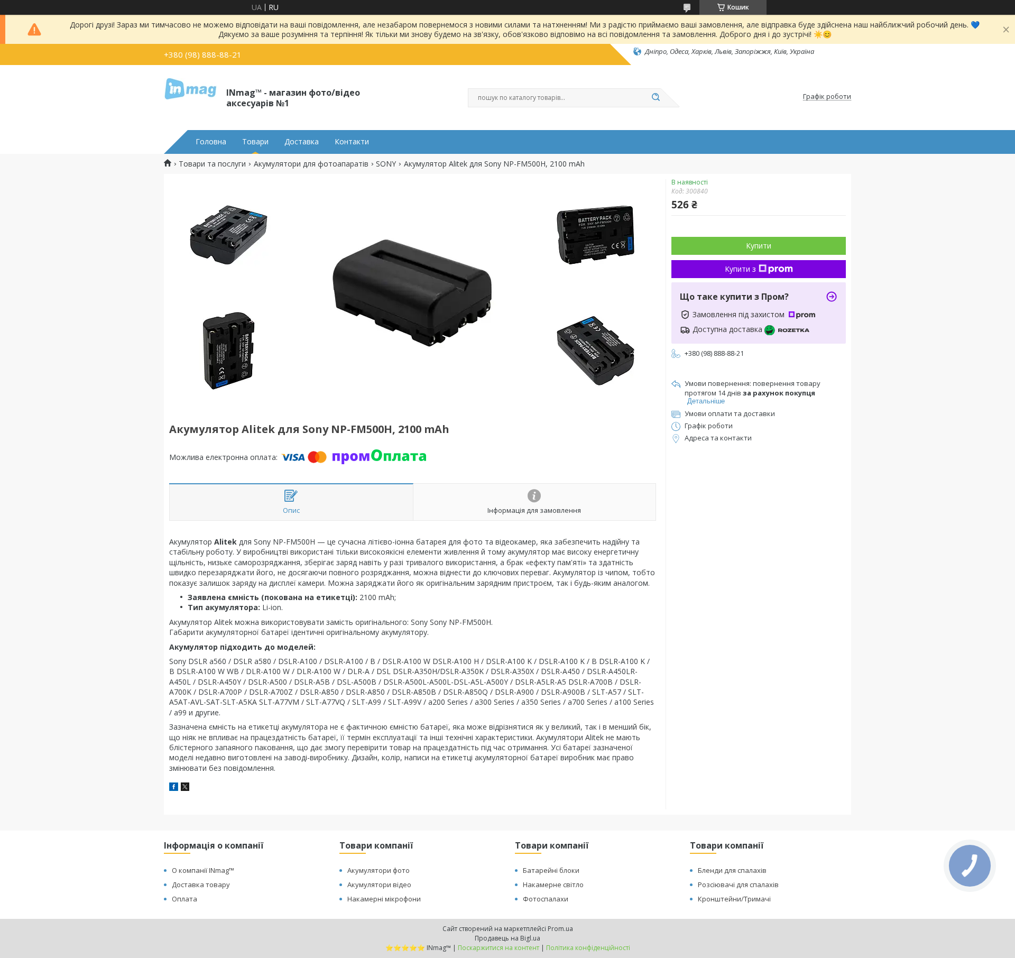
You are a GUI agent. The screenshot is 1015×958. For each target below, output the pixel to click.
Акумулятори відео (379, 884)
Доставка (301, 141)
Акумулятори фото (378, 870)
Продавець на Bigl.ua (507, 938)
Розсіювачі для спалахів (738, 884)
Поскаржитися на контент (498, 947)
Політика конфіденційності (588, 947)
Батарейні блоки (551, 870)
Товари (255, 141)
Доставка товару (201, 884)
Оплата (184, 899)
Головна (211, 141)
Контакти (352, 141)
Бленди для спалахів (732, 870)
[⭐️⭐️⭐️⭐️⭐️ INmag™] (190, 96)
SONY (386, 164)
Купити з (740, 269)
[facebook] (173, 788)
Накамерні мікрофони (384, 899)
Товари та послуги (212, 164)
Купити (758, 246)
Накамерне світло (553, 884)
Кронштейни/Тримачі (734, 899)
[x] (185, 788)
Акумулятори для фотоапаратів (311, 164)
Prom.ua (560, 928)
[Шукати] (655, 97)
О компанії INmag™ (203, 870)
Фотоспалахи (545, 899)
